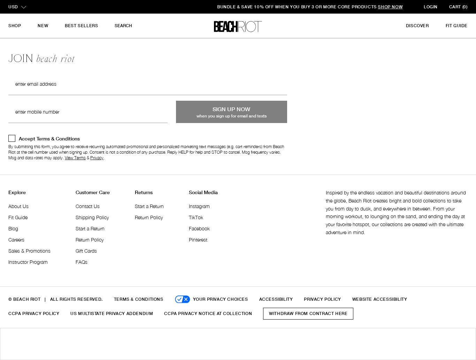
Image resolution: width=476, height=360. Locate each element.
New (43, 25)
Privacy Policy (322, 299)
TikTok (196, 217)
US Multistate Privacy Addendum (111, 313)
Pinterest (198, 240)
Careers (16, 240)
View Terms (75, 157)
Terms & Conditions (138, 299)
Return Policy (89, 240)
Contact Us (88, 206)
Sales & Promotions (29, 251)
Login (431, 6)
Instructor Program (28, 262)
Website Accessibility (379, 299)
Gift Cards (86, 251)
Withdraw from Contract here (308, 313)
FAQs (81, 262)
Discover (417, 25)
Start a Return (90, 228)
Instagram (199, 206)
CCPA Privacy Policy (33, 313)
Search (123, 25)
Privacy (96, 157)
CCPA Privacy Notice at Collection (208, 313)
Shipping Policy (92, 217)
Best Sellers (81, 25)
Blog (13, 228)
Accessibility (276, 299)
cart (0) (458, 6)
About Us (18, 206)
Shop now (318, 6)
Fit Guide (457, 25)
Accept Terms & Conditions (49, 138)
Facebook (199, 228)
